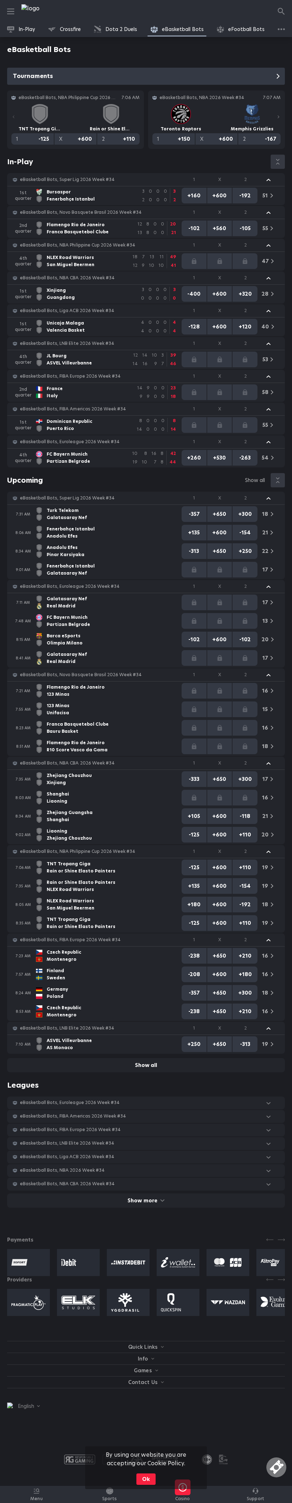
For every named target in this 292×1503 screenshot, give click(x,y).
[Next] (278, 116)
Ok (146, 1479)
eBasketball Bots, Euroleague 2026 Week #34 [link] (70, 442)
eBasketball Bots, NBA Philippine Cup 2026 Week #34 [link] (77, 245)
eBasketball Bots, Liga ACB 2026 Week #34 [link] (67, 310)
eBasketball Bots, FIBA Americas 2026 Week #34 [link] (73, 409)
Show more (142, 1200)
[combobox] (23, 1406)
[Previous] (13, 116)
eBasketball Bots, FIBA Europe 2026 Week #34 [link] (70, 376)
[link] (46, 11)
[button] (146, 179)
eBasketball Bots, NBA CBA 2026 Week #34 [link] (67, 278)
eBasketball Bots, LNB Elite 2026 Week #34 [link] (67, 343)
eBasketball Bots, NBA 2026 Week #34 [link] (62, 1170)
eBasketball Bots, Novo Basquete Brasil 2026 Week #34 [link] (81, 212)
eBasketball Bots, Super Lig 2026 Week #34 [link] (67, 179)
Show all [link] (255, 480)
